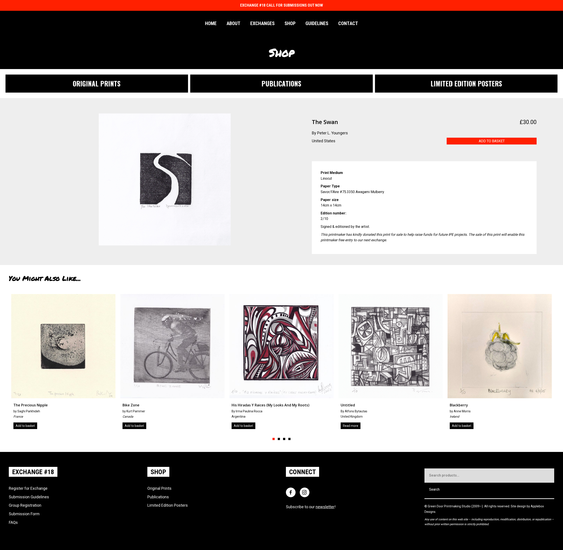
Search (434, 489)
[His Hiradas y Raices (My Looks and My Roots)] (172, 363)
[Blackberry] (390, 363)
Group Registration (25, 505)
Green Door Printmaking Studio (449, 506)
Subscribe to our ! (311, 506)
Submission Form (24, 514)
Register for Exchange (28, 488)
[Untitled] (281, 363)
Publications (158, 497)
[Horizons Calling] (499, 363)
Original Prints (159, 488)
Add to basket (492, 141)
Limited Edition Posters (167, 505)
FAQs (13, 522)
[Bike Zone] (63, 363)
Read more (241, 426)
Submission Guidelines (29, 497)
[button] (273, 439)
